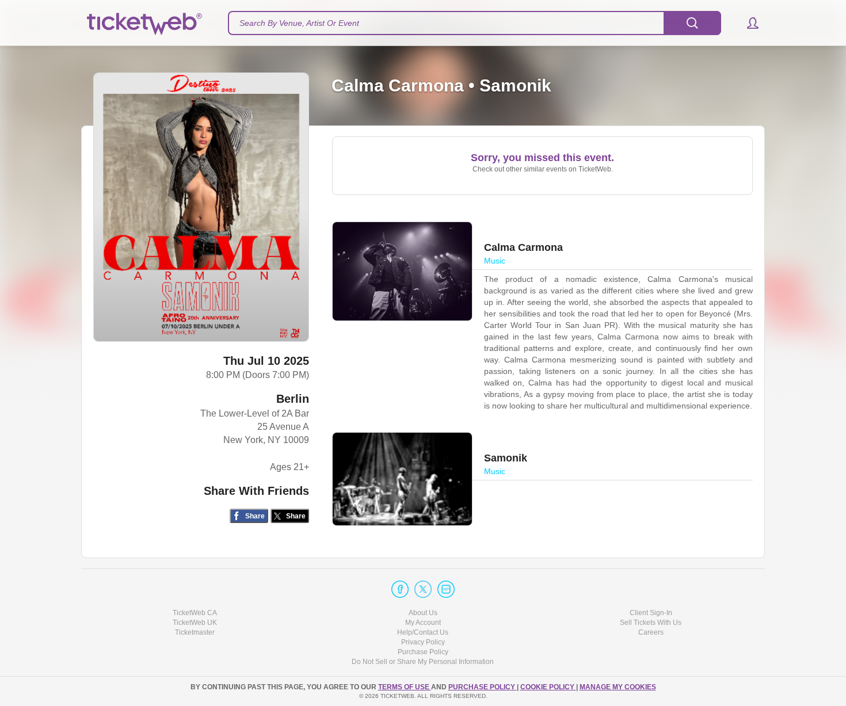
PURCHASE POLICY (482, 687)
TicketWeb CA (195, 613)
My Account (423, 623)
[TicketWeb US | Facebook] (400, 589)
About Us (423, 613)
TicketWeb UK (195, 623)
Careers (651, 632)
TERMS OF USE (404, 687)
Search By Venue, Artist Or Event (299, 23)
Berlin (292, 398)
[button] (747, 23)
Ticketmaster (195, 632)
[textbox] (474, 23)
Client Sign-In (651, 613)
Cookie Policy (548, 687)
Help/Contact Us (422, 632)
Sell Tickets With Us (650, 623)
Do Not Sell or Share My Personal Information (423, 662)
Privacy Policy (423, 642)
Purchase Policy (423, 652)
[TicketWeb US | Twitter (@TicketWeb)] (423, 589)
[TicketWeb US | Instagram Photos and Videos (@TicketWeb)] (446, 589)
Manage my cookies (618, 687)
